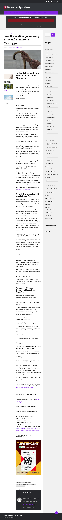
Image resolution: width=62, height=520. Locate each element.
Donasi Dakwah (17, 12)
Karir (48, 215)
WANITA (48, 207)
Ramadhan (49, 163)
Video (48, 80)
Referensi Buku (50, 171)
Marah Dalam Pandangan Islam (32, 430)
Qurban (49, 126)
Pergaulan (49, 60)
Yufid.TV (36, 504)
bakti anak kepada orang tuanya (24, 482)
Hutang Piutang (51, 147)
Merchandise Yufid (50, 185)
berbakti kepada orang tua (22, 484)
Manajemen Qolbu (51, 54)
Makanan (50, 114)
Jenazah (50, 108)
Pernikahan (49, 150)
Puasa (49, 123)
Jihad (49, 111)
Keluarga (50, 156)
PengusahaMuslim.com (28, 502)
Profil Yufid (8, 12)
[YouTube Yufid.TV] (46, 2)
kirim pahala (32, 484)
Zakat (49, 135)
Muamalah (49, 140)
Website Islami (49, 218)
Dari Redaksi (49, 192)
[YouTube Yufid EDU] (49, 2)
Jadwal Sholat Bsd (20, 432)
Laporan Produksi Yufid (30, 12)
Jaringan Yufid (42, 12)
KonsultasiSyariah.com (28, 504)
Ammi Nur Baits (11, 47)
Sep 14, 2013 (19, 47)
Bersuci (49, 100)
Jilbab (48, 212)
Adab (48, 51)
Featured (48, 83)
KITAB (47, 166)
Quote (47, 195)
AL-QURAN (48, 63)
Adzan (49, 94)
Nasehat (14, 33)
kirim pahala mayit (21, 486)
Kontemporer (50, 137)
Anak (49, 153)
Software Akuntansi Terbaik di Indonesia (30, 408)
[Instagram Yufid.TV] (54, 2)
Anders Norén (11, 517)
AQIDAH (48, 66)
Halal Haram (49, 88)
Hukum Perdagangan (52, 143)
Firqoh (48, 182)
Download (48, 75)
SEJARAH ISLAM (49, 201)
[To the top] (56, 512)
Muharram (50, 117)
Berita (47, 69)
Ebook (48, 77)
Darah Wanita (50, 209)
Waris (49, 132)
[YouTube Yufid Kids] (52, 2)
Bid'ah (48, 180)
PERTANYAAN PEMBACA (51, 188)
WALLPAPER (49, 204)
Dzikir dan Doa (7, 33)
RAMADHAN (49, 198)
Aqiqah (49, 97)
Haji (49, 106)
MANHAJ (48, 177)
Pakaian (50, 120)
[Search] (57, 2)
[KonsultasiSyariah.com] (31, 7)
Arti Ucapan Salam (21, 428)
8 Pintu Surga (29, 428)
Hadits (48, 168)
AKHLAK (48, 49)
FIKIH (47, 86)
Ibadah (48, 91)
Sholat (49, 129)
